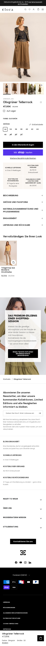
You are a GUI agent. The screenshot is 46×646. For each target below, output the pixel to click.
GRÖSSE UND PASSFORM (15, 202)
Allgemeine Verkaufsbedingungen (15, 613)
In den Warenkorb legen (23, 145)
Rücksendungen (9, 608)
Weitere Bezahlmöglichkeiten (23, 158)
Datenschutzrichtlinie (11, 618)
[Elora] (7, 9)
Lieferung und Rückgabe (16, 225)
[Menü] (42, 9)
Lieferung (6, 602)
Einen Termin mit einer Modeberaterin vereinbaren (23, 354)
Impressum (7, 629)
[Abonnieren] (39, 413)
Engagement (10, 218)
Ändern (5, 643)
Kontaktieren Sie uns (23, 541)
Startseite (6, 379)
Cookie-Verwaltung (10, 624)
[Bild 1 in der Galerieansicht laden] (23, 47)
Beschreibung (10, 195)
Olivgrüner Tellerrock (22, 379)
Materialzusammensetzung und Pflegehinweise (20, 210)
